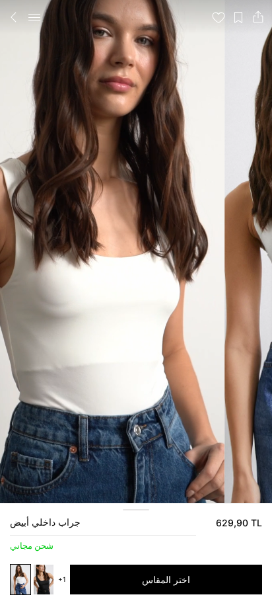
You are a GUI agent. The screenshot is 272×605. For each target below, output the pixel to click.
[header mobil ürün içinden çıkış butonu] (14, 17)
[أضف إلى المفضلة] (218, 17)
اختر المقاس (166, 579)
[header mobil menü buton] (34, 17)
